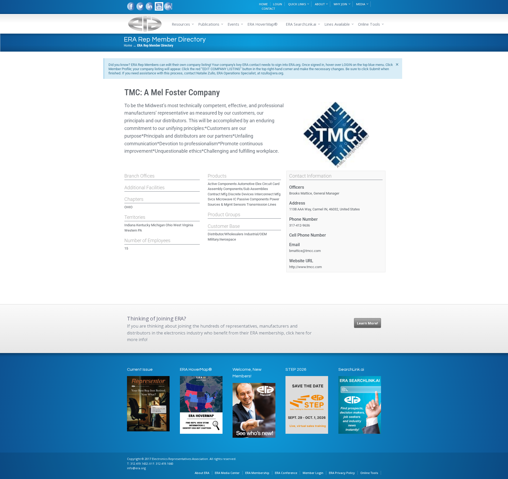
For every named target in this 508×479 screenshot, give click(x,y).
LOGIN (277, 4)
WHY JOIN (340, 4)
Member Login (313, 473)
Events (233, 24)
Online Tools (369, 473)
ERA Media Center (227, 473)
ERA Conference (286, 473)
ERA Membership (257, 473)
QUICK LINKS (297, 4)
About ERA (202, 473)
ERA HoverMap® (262, 24)
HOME (263, 4)
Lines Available (337, 24)
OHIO (128, 207)
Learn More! (367, 323)
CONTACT (268, 9)
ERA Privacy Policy (342, 473)
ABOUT (320, 4)
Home (128, 45)
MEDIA (360, 4)
